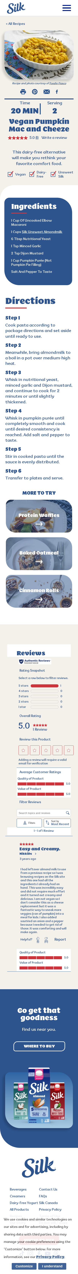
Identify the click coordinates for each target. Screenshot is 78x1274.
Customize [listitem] (24, 1266)
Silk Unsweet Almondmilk (42, 232)
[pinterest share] (34, 91)
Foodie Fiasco (57, 83)
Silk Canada (48, 1203)
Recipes (15, 24)
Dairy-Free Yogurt (24, 1203)
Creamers (17, 1196)
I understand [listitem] (52, 1266)
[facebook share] (57, 91)
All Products (19, 1210)
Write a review (54, 138)
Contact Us (48, 1189)
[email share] (47, 91)
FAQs (43, 1196)
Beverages (18, 1189)
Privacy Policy (50, 1210)
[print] (23, 91)
